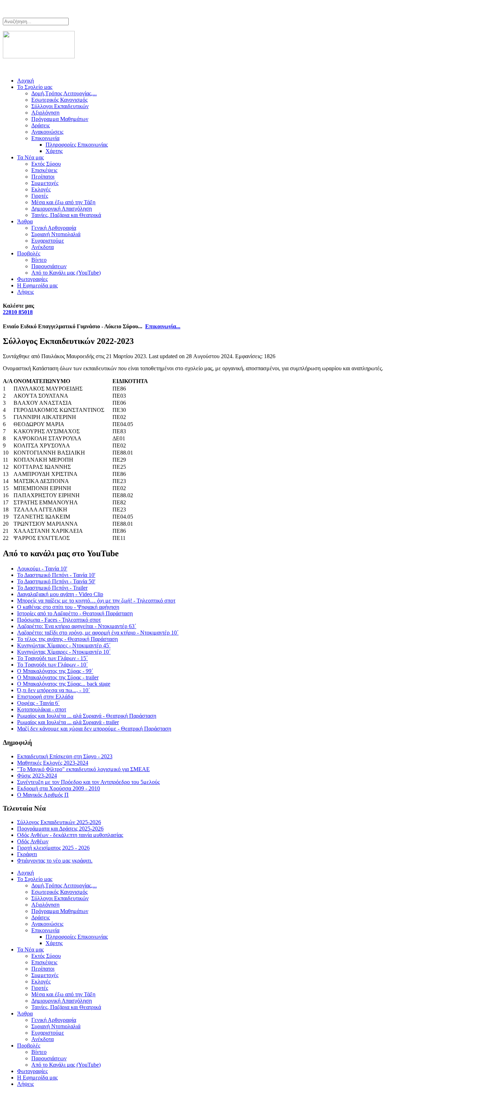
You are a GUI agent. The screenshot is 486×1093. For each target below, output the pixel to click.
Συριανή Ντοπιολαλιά (55, 234)
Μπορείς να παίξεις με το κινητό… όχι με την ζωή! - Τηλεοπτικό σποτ (96, 601)
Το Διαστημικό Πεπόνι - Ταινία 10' (56, 575)
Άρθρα (25, 221)
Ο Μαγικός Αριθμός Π (43, 795)
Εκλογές (41, 189)
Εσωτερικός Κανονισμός (59, 100)
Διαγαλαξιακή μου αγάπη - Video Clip (60, 594)
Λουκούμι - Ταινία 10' (42, 569)
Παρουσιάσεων (49, 266)
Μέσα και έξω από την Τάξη (63, 202)
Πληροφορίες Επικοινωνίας (77, 145)
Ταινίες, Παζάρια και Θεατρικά (66, 215)
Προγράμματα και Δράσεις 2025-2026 (60, 829)
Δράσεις (40, 125)
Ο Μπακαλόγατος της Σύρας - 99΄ (55, 671)
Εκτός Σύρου (46, 164)
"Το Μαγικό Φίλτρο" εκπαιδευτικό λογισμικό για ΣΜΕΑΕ (83, 769)
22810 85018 (18, 312)
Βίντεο (39, 260)
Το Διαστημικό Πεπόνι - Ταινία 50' (56, 581)
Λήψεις (25, 292)
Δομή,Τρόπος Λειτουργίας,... (64, 93)
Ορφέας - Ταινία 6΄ (38, 703)
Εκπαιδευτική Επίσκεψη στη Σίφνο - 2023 (64, 756)
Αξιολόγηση (45, 113)
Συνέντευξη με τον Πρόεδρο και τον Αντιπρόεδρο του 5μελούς (88, 782)
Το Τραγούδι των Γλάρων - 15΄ (52, 658)
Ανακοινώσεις (47, 132)
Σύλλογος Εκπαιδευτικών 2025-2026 (59, 822)
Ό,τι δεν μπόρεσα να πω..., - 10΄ (53, 690)
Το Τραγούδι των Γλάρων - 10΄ (52, 665)
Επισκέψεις (44, 170)
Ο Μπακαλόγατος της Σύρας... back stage (63, 684)
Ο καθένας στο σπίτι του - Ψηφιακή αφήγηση (68, 607)
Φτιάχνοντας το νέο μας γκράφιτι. (55, 861)
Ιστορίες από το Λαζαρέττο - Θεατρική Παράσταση (75, 613)
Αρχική (25, 81)
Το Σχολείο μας (34, 87)
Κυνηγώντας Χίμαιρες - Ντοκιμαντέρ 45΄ (64, 645)
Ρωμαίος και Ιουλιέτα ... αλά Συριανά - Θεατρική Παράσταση (86, 716)
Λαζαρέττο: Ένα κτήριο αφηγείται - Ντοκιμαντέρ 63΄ (76, 626)
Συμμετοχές (44, 183)
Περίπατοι (42, 177)
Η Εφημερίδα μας (37, 285)
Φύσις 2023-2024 (37, 776)
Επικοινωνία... (162, 326)
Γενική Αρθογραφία (53, 228)
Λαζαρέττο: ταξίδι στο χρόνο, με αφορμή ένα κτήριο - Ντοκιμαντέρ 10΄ (98, 633)
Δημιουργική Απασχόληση (61, 209)
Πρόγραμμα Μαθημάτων (59, 119)
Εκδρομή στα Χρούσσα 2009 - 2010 (58, 788)
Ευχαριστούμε (47, 241)
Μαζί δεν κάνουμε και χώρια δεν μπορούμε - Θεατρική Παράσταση (94, 729)
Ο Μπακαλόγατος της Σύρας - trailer (58, 677)
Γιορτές (39, 196)
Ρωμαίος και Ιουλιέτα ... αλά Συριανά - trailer (68, 722)
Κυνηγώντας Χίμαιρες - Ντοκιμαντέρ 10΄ (64, 652)
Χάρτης (54, 151)
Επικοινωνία (45, 138)
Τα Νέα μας (30, 157)
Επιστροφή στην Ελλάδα (45, 697)
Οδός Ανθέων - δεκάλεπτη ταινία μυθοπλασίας (70, 835)
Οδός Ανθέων (32, 841)
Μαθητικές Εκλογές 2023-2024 (52, 763)
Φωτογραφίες (32, 279)
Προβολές (28, 253)
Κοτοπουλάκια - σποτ (41, 709)
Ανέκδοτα (42, 247)
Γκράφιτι (27, 854)
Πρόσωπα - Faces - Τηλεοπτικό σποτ (59, 620)
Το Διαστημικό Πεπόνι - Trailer (52, 588)
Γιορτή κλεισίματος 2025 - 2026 (53, 848)
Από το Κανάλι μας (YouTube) (66, 273)
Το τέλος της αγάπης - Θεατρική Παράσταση (67, 639)
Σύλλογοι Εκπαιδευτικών (60, 106)
